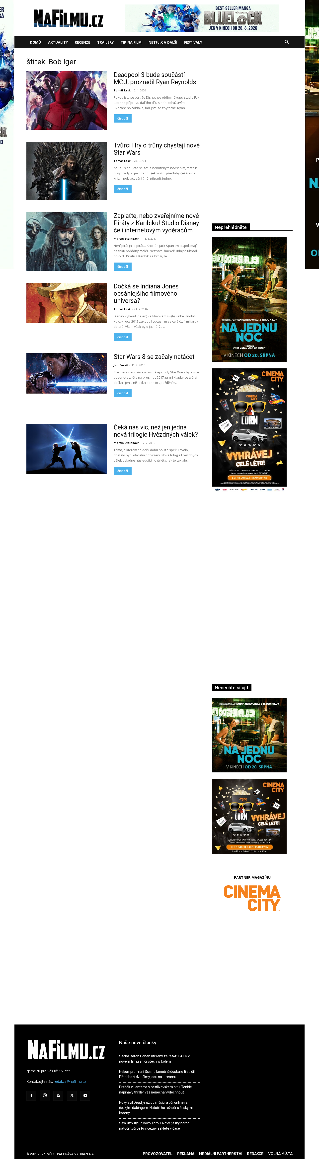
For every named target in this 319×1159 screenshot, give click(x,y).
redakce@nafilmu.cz (70, 1081)
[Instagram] (45, 1095)
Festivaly (193, 42)
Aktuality (58, 42)
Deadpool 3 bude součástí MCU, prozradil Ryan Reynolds (155, 78)
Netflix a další (163, 42)
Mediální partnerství (220, 1154)
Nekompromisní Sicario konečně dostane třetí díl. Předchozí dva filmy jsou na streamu (157, 1074)
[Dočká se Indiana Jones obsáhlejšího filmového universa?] (66, 303)
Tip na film (131, 42)
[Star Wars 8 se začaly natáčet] (66, 373)
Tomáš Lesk (122, 90)
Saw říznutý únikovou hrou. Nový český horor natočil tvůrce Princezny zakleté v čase (154, 1125)
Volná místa (280, 1154)
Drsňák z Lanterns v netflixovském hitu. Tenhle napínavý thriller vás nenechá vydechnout (155, 1089)
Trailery (105, 42)
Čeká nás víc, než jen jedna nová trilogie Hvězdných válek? (156, 431)
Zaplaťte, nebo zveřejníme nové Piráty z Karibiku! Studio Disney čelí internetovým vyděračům (156, 223)
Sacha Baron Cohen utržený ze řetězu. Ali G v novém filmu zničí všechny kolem (154, 1058)
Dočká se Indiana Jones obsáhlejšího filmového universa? (146, 293)
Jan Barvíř (121, 365)
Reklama (185, 1154)
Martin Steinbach (127, 238)
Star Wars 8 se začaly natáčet (154, 356)
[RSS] (58, 1096)
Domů (35, 42)
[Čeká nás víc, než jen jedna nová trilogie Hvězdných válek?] (66, 449)
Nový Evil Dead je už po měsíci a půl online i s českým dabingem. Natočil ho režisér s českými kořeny (156, 1107)
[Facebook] (31, 1096)
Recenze (82, 42)
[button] (287, 42)
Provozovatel (157, 1154)
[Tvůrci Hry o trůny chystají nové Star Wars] (66, 171)
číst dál (122, 118)
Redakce (255, 1154)
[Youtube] (85, 1096)
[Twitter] (72, 1096)
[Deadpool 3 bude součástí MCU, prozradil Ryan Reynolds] (66, 100)
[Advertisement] (252, 550)
